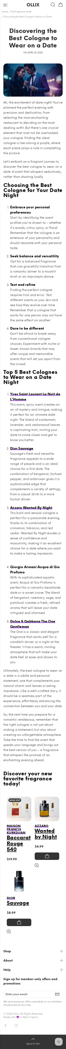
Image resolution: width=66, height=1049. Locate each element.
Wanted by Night (46, 834)
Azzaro (42, 826)
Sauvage (18, 903)
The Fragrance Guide (21, 11)
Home (5, 11)
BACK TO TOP (33, 1044)
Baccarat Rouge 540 (19, 843)
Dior (11, 898)
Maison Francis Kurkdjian (16, 829)
